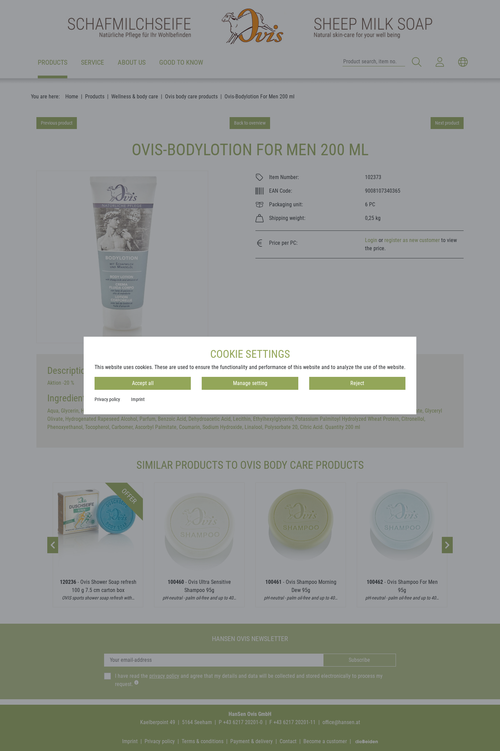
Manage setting (250, 383)
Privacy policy (107, 399)
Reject (357, 383)
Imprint (138, 399)
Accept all (143, 383)
